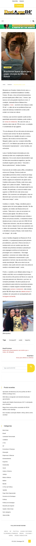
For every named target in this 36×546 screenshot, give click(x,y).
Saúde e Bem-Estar (8, 509)
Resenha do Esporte (8, 505)
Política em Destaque (9, 502)
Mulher (4, 480)
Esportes (5, 461)
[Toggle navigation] (2, 21)
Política (5, 499)
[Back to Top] (29, 541)
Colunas (28, 533)
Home (4, 84)
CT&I (4, 443)
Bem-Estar (5, 430)
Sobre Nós (15, 1)
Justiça (5, 474)
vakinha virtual (25, 291)
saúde (20, 340)
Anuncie (21, 1)
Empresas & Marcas (8, 455)
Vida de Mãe (6, 515)
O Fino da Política (7, 487)
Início (6, 531)
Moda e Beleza (7, 477)
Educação (5, 452)
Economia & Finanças (9, 449)
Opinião (5, 490)
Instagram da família (9, 296)
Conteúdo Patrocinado (9, 436)
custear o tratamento (16, 289)
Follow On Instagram (18, 525)
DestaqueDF (12, 340)
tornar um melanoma (10, 121)
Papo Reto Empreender (9, 493)
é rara (11, 105)
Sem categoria (7, 512)
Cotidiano (7, 67)
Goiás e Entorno (7, 471)
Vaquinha (27, 340)
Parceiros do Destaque (9, 496)
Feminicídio (6, 465)
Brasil (4, 433)
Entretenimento (7, 458)
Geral (4, 468)
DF (3, 446)
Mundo (4, 483)
